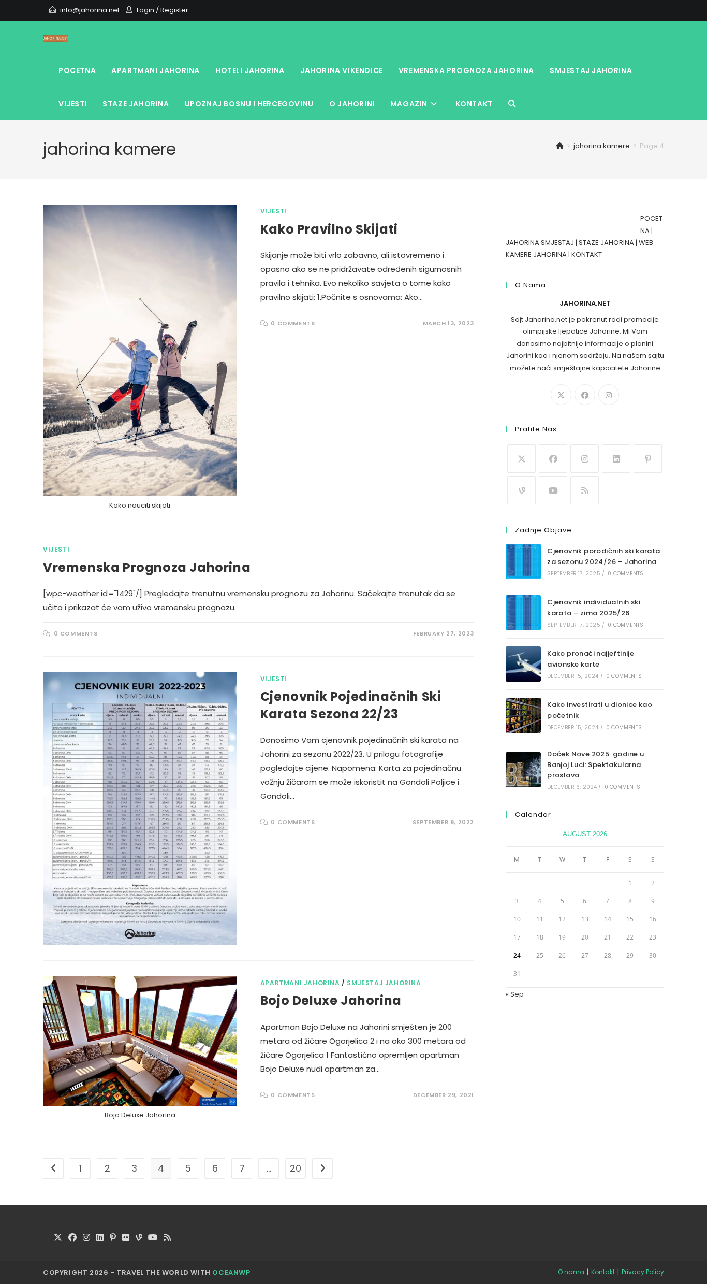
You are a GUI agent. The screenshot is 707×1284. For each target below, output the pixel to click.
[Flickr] (125, 1238)
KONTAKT (586, 254)
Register (174, 10)
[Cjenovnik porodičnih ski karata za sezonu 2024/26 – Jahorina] (523, 561)
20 (295, 1168)
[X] (561, 394)
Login (145, 10)
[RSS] (584, 490)
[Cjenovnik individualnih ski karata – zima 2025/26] (523, 612)
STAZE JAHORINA (606, 243)
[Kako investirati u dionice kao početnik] (523, 715)
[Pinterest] (648, 458)
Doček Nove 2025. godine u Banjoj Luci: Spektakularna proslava (595, 765)
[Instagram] (608, 394)
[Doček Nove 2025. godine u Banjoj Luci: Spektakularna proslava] (523, 769)
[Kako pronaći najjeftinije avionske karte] (523, 664)
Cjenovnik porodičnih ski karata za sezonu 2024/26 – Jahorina (603, 556)
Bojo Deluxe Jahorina (331, 1000)
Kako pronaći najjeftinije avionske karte (590, 658)
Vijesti (273, 211)
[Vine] (521, 490)
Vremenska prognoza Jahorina (147, 567)
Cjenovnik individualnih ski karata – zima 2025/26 (593, 607)
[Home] (560, 146)
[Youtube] (553, 490)
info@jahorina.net (90, 10)
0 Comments (293, 323)
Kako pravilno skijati (329, 229)
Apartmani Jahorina (300, 982)
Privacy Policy (643, 1271)
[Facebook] (585, 394)
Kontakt (603, 1271)
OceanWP (231, 1272)
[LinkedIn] (616, 458)
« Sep (515, 994)
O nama (571, 1271)
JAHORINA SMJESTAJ (540, 243)
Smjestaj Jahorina (384, 982)
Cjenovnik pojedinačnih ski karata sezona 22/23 (350, 705)
